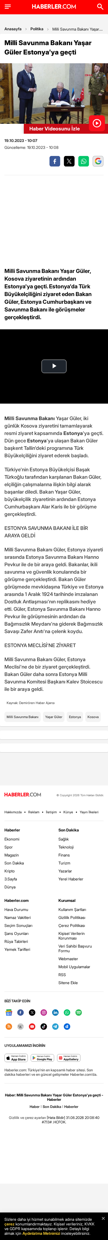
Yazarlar (65, 871)
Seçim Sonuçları (18, 925)
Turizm (64, 863)
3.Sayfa (10, 879)
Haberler (12, 830)
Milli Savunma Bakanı (22, 717)
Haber (35, 1106)
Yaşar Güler (53, 717)
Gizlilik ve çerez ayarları (27, 1117)
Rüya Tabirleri (16, 941)
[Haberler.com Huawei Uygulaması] (69, 1058)
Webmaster (68, 958)
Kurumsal (67, 900)
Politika (36, 28)
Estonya (75, 717)
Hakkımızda (13, 812)
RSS (62, 974)
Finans (64, 855)
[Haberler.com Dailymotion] (67, 1027)
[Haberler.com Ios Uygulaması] (16, 1058)
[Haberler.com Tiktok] (43, 1027)
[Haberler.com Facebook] (20, 1013)
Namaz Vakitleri (17, 917)
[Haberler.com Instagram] (43, 1013)
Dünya (10, 887)
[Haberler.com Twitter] (32, 1013)
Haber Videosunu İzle (54, 129)
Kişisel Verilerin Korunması (71, 935)
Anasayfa (13, 28)
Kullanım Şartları (72, 909)
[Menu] (7, 6)
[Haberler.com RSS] (8, 1027)
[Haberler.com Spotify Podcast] (78, 1013)
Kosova (93, 717)
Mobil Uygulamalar (74, 966)
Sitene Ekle (68, 982)
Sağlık (63, 839)
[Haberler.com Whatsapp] (67, 1013)
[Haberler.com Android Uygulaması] (42, 1058)
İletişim (51, 812)
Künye (68, 812)
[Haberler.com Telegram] (55, 1027)
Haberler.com (16, 900)
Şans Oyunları (16, 933)
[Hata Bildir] (56, 1117)
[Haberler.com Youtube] (32, 1027)
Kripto (9, 871)
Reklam (33, 812)
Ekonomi (11, 839)
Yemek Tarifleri (17, 949)
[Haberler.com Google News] (8, 1013)
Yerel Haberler (70, 879)
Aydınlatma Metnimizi (41, 1233)
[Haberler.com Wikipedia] (20, 1027)
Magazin (11, 855)
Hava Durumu (16, 909)
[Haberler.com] (22, 795)
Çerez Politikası (71, 925)
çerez (9, 1224)
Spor (8, 847)
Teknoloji (66, 847)
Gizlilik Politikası (71, 917)
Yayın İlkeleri (89, 812)
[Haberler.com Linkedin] (55, 1013)
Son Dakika (14, 863)
